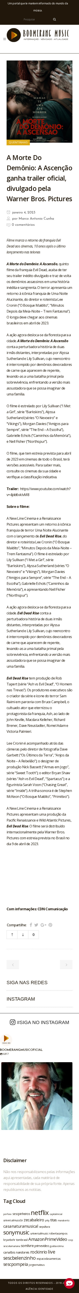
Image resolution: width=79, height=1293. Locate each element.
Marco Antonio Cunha (36, 219)
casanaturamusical (20, 1226)
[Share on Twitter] (36, 925)
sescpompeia (15, 1264)
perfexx (7, 1214)
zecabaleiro (34, 1219)
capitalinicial (56, 1214)
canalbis (9, 1252)
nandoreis (22, 1252)
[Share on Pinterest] (50, 925)
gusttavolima (56, 1246)
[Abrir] (36, 1097)
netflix (40, 1212)
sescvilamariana (11, 1246)
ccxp (70, 1239)
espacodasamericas (49, 1259)
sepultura (44, 1227)
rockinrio (38, 1252)
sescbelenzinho (19, 1258)
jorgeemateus (37, 1264)
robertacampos (58, 1233)
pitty (47, 1220)
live (51, 1252)
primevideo (41, 1246)
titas (53, 1220)
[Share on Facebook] (31, 925)
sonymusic (16, 1232)
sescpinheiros (21, 1214)
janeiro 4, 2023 (23, 212)
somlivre (27, 1245)
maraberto (64, 1220)
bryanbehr (9, 1239)
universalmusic (39, 1233)
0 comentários (23, 225)
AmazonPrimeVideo (47, 1239)
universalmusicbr (13, 1220)
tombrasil (22, 1240)
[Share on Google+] (43, 925)
